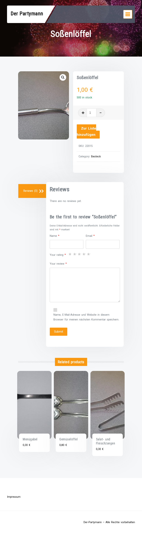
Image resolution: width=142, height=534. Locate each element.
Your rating (58, 254)
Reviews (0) (30, 191)
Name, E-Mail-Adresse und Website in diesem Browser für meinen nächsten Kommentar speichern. (86, 317)
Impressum (14, 496)
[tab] (32, 191)
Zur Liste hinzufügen (86, 131)
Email (90, 236)
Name (54, 236)
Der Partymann (27, 14)
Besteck (96, 156)
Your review (58, 263)
